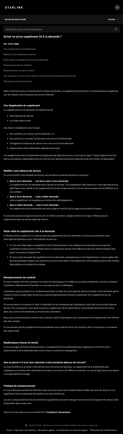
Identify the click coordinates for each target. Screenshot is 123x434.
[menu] (117, 7)
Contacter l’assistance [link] (58, 412)
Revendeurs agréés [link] (46, 430)
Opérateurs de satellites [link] (25, 430)
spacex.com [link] (93, 425)
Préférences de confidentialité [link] (103, 430)
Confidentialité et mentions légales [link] (72, 430)
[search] (116, 29)
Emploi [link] (9, 430)
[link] (14, 7)
